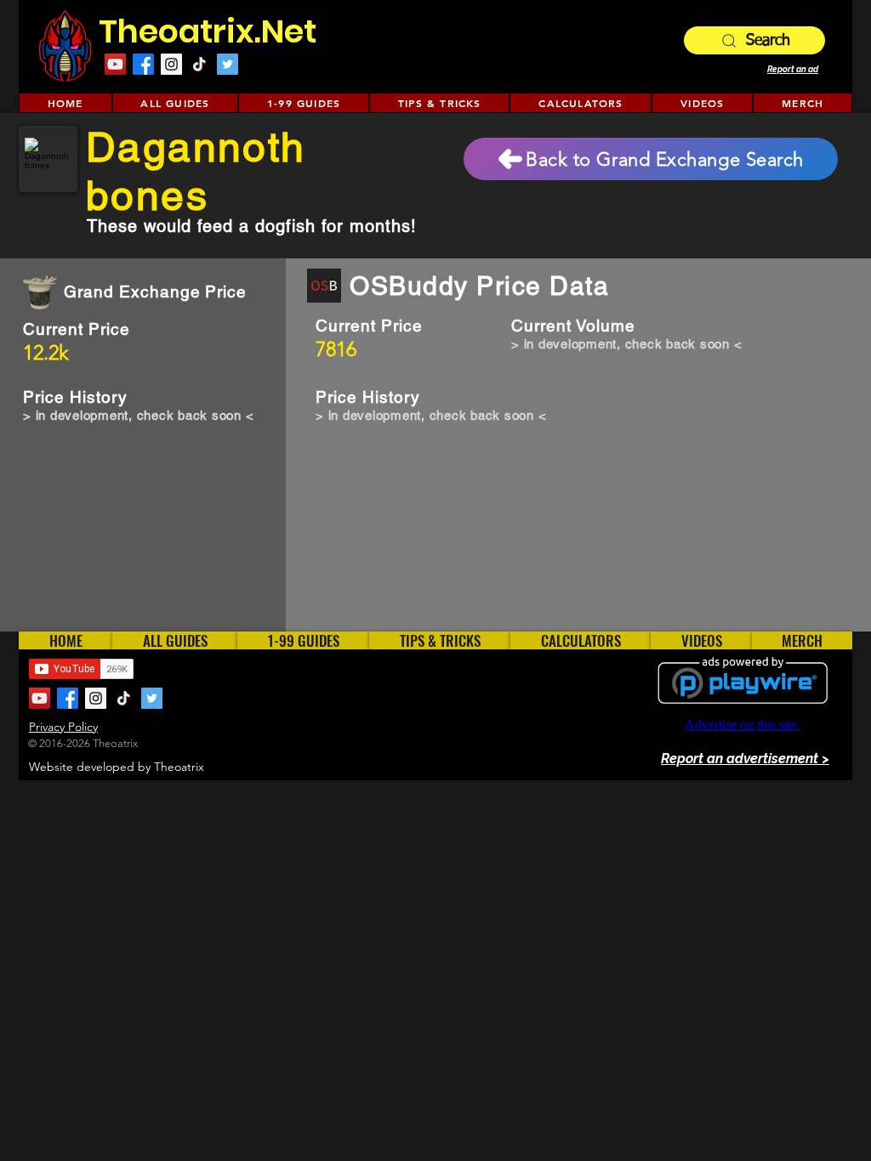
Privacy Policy (63, 726)
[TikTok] (199, 64)
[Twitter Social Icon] (227, 64)
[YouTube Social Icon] (115, 64)
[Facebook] (143, 64)
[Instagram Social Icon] (171, 64)
